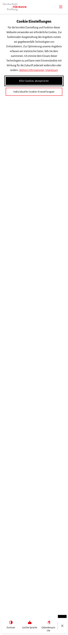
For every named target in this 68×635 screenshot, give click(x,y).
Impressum (51, 70)
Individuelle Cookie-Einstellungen (34, 91)
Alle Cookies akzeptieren (34, 81)
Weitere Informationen (31, 70)
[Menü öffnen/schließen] (62, 626)
